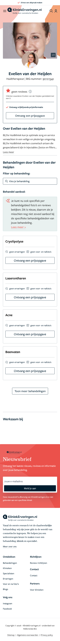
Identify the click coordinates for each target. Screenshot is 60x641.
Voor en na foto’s (11, 583)
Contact (33, 575)
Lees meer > (18, 227)
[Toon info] (30, 91)
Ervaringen (8, 578)
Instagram (7, 603)
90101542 (48, 78)
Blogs (5, 589)
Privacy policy (47, 635)
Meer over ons (9, 546)
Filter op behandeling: (16, 173)
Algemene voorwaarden (28, 635)
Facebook (7, 608)
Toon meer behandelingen (30, 391)
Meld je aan (30, 488)
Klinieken (7, 568)
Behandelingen (10, 562)
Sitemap (11, 635)
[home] (24, 11)
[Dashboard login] (56, 11)
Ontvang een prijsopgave (30, 115)
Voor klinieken (36, 589)
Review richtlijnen (38, 562)
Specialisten (8, 573)
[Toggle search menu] (51, 11)
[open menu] (4, 11)
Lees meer (8, 152)
